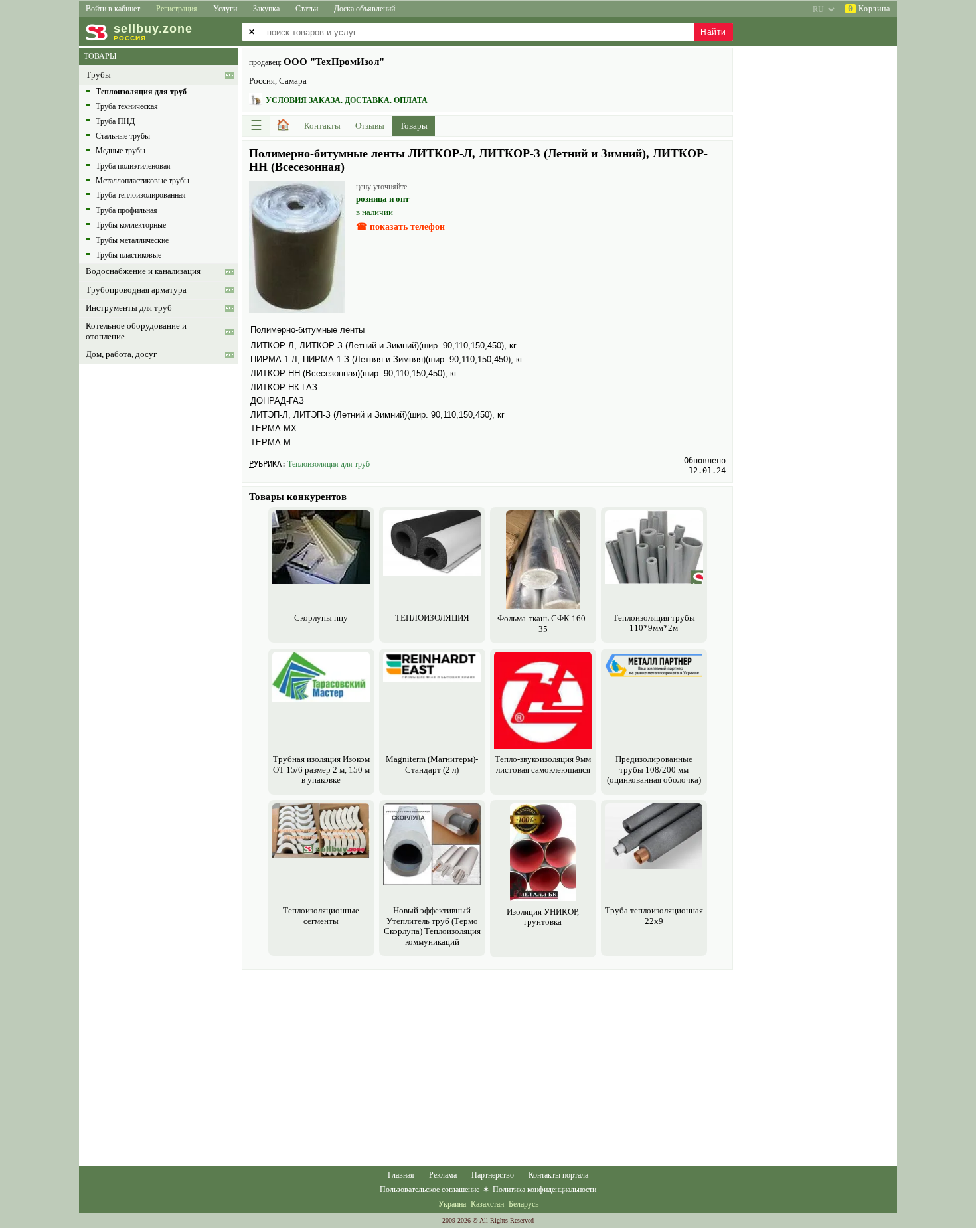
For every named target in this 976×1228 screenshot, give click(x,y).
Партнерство (492, 1175)
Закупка (266, 8)
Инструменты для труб (129, 308)
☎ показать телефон (400, 227)
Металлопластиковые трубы (142, 180)
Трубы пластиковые (128, 255)
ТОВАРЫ (100, 56)
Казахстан (487, 1204)
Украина (452, 1204)
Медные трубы (120, 150)
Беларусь (523, 1204)
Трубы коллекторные (131, 225)
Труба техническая (127, 106)
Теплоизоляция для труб (328, 464)
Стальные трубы (123, 136)
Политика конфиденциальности (544, 1189)
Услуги (225, 8)
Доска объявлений (364, 8)
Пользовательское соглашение (429, 1189)
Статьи (306, 8)
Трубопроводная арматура (136, 290)
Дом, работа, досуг (121, 354)
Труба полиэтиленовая (133, 166)
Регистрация (176, 8)
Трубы (98, 75)
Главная (401, 1175)
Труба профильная (126, 210)
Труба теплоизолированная (141, 195)
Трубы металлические (132, 240)
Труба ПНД (115, 121)
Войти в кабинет (113, 8)
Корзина (869, 8)
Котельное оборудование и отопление (136, 331)
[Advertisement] (487, 1066)
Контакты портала (558, 1175)
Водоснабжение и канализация (143, 271)
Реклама (443, 1175)
